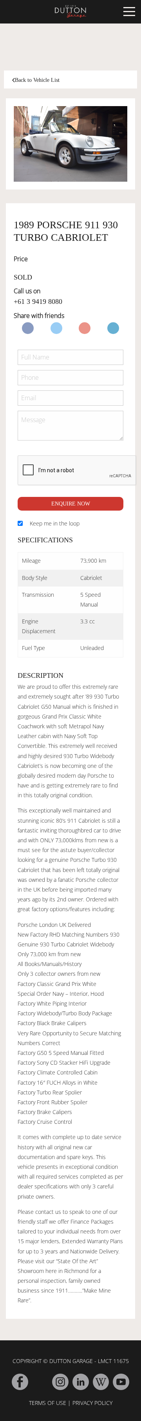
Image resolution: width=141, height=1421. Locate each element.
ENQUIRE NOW (70, 504)
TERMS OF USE (47, 1403)
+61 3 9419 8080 (38, 301)
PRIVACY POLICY (92, 1403)
